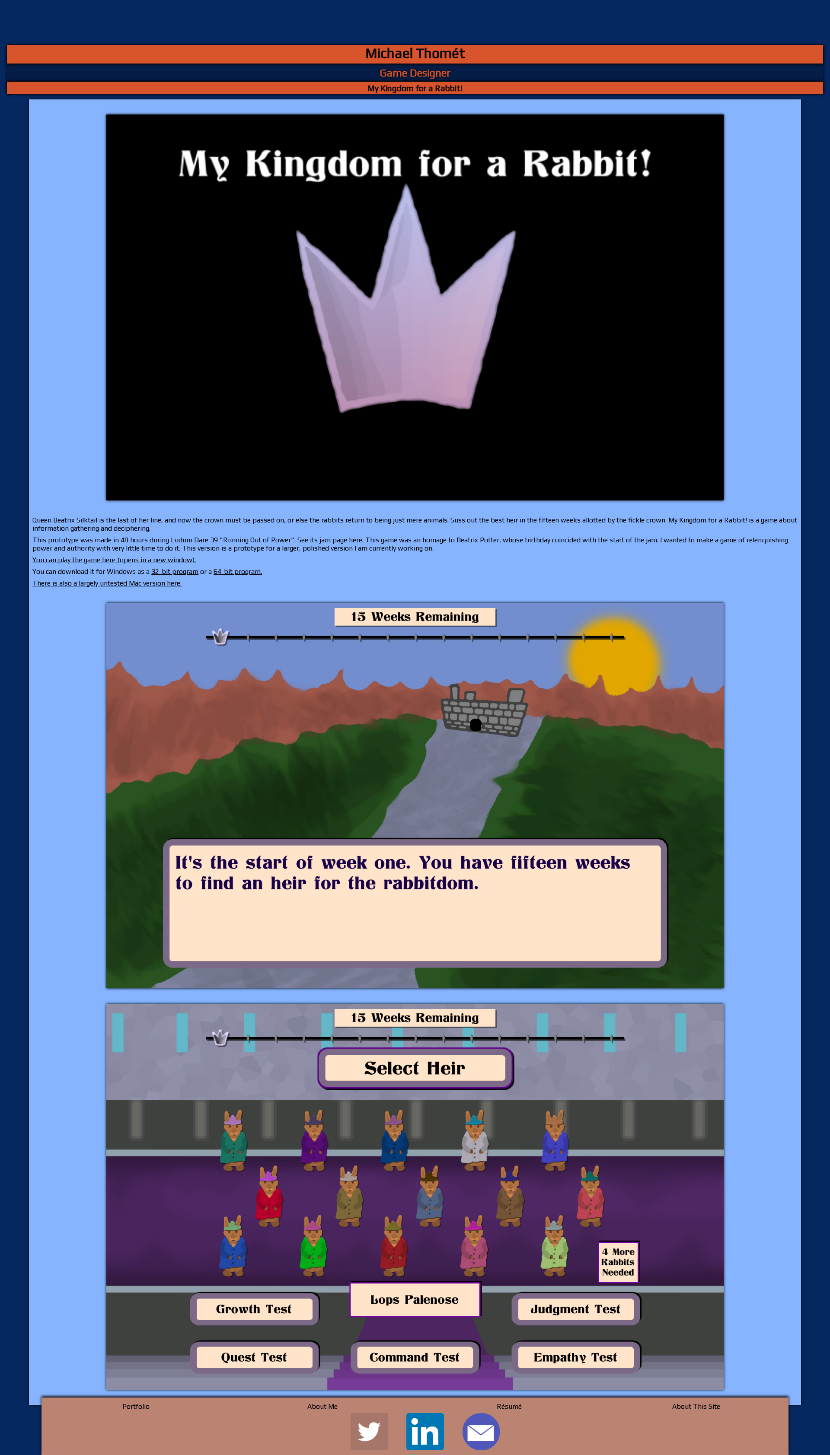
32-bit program (174, 571)
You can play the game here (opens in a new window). (114, 560)
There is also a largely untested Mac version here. (107, 583)
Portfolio (136, 1406)
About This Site (696, 1406)
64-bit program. (238, 571)
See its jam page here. (330, 540)
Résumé (509, 1406)
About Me (322, 1406)
